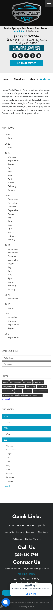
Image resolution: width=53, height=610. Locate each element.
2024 (7, 153)
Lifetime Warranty (33, 539)
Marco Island (38, 382)
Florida (18, 391)
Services (20, 525)
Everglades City (8, 386)
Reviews (19, 532)
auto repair (42, 386)
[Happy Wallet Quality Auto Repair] (26, 12)
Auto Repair (9, 358)
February (12, 186)
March (11, 182)
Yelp (32, 55)
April (10, 179)
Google (20, 55)
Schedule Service (26, 63)
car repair (27, 391)
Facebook (14, 55)
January (11, 190)
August (11, 164)
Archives (45, 78)
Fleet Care (43, 532)
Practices (8, 364)
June (10, 138)
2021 (7, 295)
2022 (7, 245)
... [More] (6, 399)
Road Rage (37, 395)
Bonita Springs (15, 382)
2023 (7, 195)
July (9, 168)
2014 (7, 313)
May (10, 147)
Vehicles (30, 525)
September (13, 160)
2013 (7, 334)
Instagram (38, 55)
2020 (7, 304)
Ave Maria (20, 386)
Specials (41, 525)
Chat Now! (31, 593)
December (13, 199)
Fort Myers (27, 382)
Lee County (31, 386)
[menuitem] (11, 525)
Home (5, 78)
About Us (19, 78)
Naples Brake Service (23, 395)
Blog (32, 78)
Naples (5, 382)
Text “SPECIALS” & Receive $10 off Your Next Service (26, 48)
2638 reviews (32, 31)
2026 (7, 134)
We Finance (17, 539)
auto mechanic (8, 391)
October (12, 157)
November (13, 203)
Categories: (10, 350)
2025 (7, 144)
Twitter (26, 55)
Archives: (8, 409)
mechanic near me (40, 391)
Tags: (5, 376)
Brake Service (8, 395)
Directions (30, 532)
